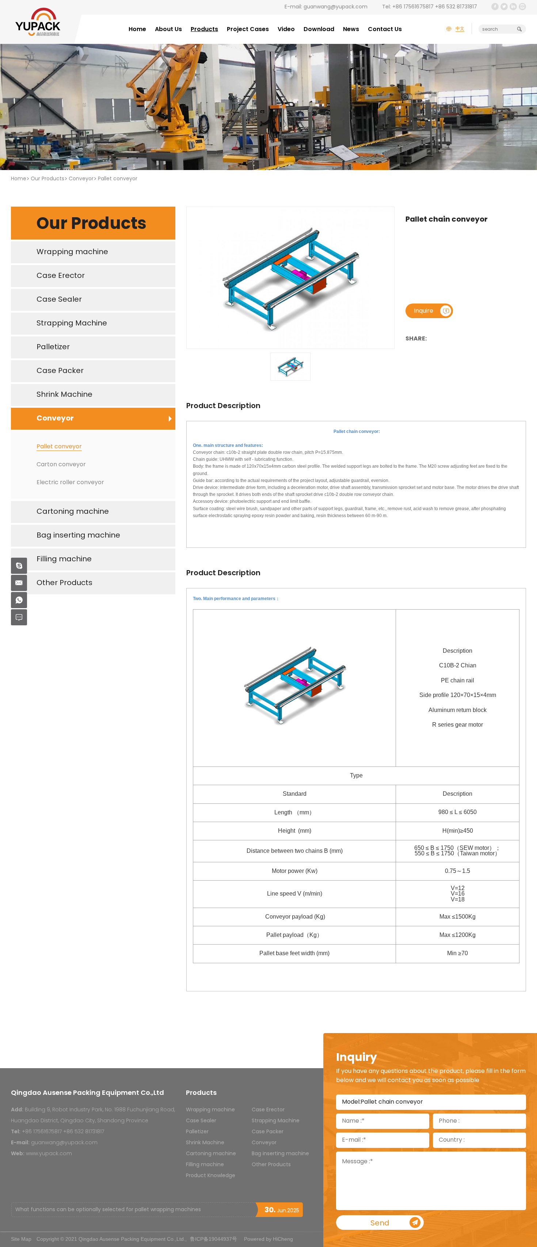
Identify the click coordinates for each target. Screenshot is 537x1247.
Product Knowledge (210, 1176)
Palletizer (197, 1132)
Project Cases (248, 29)
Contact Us (385, 29)
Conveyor (81, 179)
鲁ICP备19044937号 (213, 1239)
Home (137, 29)
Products (204, 29)
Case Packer (267, 1132)
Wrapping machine (210, 1110)
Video (286, 29)
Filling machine (205, 1165)
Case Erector (268, 1110)
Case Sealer (201, 1121)
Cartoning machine (211, 1154)
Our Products (47, 179)
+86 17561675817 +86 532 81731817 (434, 7)
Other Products (271, 1165)
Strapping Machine (276, 1121)
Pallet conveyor (117, 179)
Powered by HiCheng (268, 1239)
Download (319, 29)
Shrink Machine (205, 1143)
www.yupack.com (49, 1154)
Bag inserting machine (280, 1154)
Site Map (21, 1239)
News (351, 29)
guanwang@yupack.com (335, 7)
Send (379, 1223)
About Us (168, 29)
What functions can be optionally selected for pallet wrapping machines (108, 1210)
